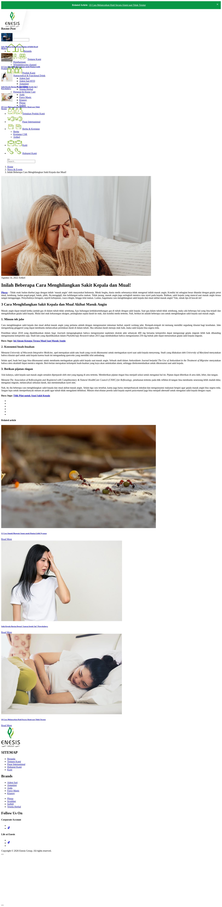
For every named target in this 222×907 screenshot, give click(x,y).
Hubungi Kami (14, 767)
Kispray (11, 793)
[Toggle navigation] (8, 159)
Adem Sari (12, 782)
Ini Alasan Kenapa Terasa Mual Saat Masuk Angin (39, 341)
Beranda (11, 759)
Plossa (4, 292)
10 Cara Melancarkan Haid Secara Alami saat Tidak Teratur (117, 5)
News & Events (14, 169)
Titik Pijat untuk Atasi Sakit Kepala (31, 395)
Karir (9, 769)
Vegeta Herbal (14, 806)
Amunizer (12, 785)
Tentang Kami (14, 761)
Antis (9, 788)
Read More (6, 539)
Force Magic (13, 790)
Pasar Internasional (16, 764)
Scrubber (11, 801)
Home (10, 166)
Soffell (10, 804)
